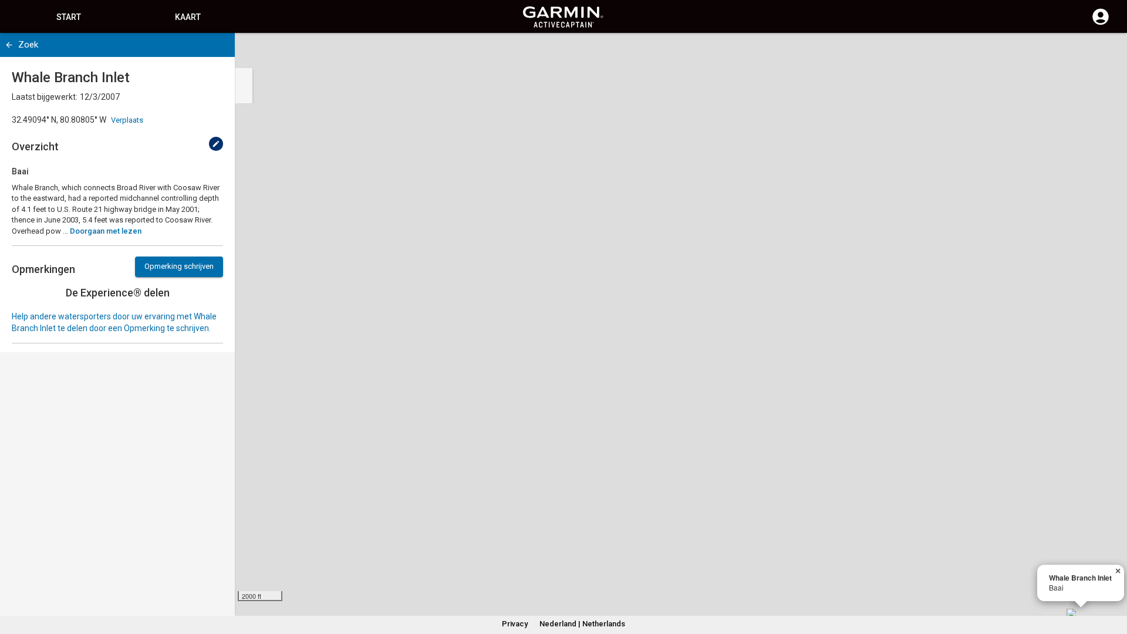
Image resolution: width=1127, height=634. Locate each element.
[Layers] (1107, 53)
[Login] (1100, 23)
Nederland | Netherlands (582, 623)
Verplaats (127, 120)
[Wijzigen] (216, 144)
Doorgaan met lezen (105, 231)
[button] (1112, 580)
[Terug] (9, 45)
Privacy (515, 623)
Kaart (188, 17)
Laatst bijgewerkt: (44, 97)
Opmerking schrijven (179, 266)
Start (68, 17)
